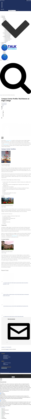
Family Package (7, 37)
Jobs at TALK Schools (5, 358)
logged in (7, 349)
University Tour (7, 40)
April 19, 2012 (4, 104)
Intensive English (8, 30)
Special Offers (4, 42)
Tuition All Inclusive (8, 38)
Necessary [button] (2, 392)
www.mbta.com (14, 235)
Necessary (3, 393)
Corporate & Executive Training (7, 362)
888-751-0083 (28, 0)
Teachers (4, 363)
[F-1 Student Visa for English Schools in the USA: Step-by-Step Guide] (8, 315)
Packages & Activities (6, 36)
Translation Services (5, 364)
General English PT (8, 29)
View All (6, 41)
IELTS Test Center (5, 357)
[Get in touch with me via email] (19, 342)
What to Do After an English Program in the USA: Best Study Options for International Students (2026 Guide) (16, 295)
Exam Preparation (8, 34)
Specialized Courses (6, 32)
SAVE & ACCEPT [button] (2, 406)
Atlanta (4, 18)
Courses (3, 25)
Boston (4, 20)
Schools (3, 17)
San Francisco (5, 24)
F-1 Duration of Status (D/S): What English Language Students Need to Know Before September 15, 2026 (15, 283)
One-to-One (7, 31)
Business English (8, 35)
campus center (8, 140)
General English (7, 28)
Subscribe (2, 9)
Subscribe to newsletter (4, 10)
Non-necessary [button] (2, 399)
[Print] (1, 117)
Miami (4, 23)
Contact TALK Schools (5, 355)
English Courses (6, 26)
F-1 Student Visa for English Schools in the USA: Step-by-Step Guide (13, 316)
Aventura (4, 19)
